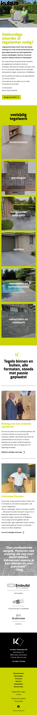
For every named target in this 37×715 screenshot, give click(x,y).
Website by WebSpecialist (18, 711)
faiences (20, 54)
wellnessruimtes (14, 57)
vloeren (4, 54)
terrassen (27, 54)
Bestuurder (18, 593)
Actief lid (18, 624)
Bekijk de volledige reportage (11, 452)
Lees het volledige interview (11, 532)
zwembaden (27, 57)
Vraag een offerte (10, 97)
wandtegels (12, 54)
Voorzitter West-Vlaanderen (18, 609)
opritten (5, 57)
